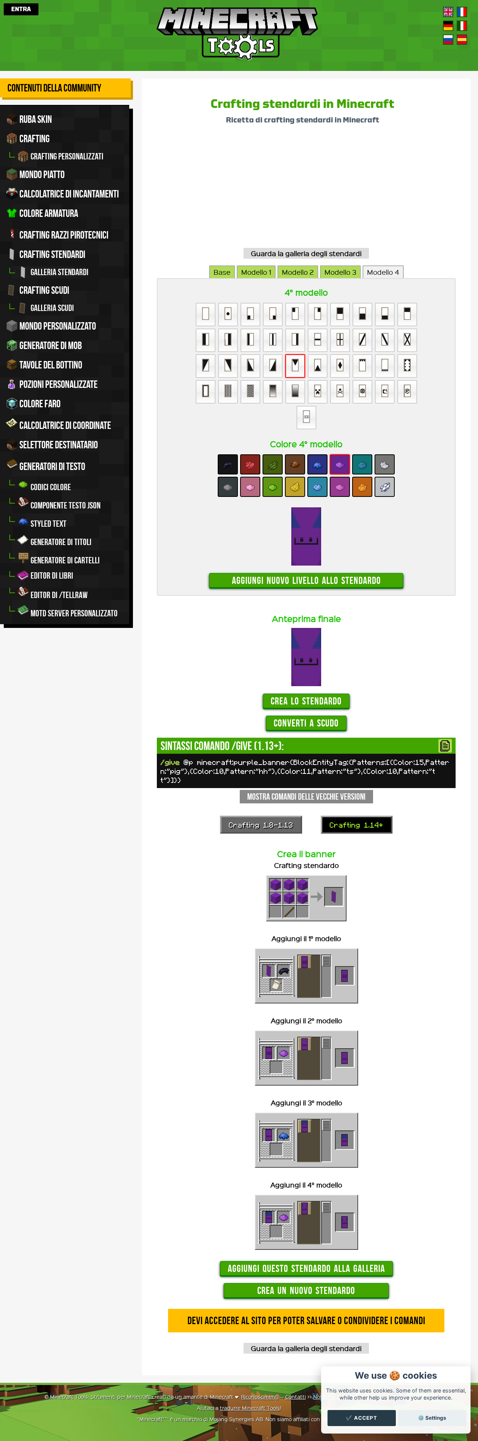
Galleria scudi (51, 308)
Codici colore (50, 487)
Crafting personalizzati (66, 156)
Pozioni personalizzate (57, 384)
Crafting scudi (43, 290)
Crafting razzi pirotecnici (63, 235)
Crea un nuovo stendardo (306, 1290)
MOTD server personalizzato (73, 613)
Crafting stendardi (51, 254)
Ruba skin (35, 119)
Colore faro (39, 404)
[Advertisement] (306, 189)
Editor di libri (51, 576)
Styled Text (47, 524)
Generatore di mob (50, 345)
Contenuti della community (54, 88)
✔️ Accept (361, 1418)
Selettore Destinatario (58, 445)
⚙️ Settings (432, 1418)
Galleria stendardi (59, 272)
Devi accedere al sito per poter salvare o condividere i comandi (306, 1320)
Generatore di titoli (60, 542)
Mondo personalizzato (57, 326)
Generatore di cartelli (64, 560)
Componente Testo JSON (64, 505)
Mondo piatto (41, 174)
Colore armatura (48, 213)
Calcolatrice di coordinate (64, 425)
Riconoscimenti (260, 1396)
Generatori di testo (51, 466)
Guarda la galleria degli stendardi (306, 253)
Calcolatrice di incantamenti (68, 194)
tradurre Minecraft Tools (250, 1407)
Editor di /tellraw (58, 595)
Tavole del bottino (50, 365)
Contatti (295, 1396)
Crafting (34, 138)
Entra (21, 9)
